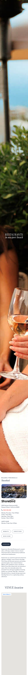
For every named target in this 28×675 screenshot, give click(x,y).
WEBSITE (6, 531)
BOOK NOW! (7, 536)
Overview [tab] (6, 544)
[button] (9, 494)
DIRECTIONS (18, 531)
